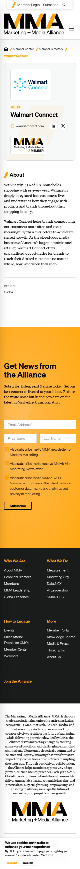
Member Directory (51, 49)
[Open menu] (71, 28)
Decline (28, 862)
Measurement (57, 570)
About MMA (13, 570)
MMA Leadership (17, 590)
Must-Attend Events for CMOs (16, 639)
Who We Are (14, 561)
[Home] (6, 49)
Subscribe (50, 5)
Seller (15, 108)
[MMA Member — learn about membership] (28, 145)
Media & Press (58, 643)
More (51, 621)
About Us (54, 657)
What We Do (57, 561)
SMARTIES (55, 597)
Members (11, 583)
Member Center (23, 49)
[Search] (65, 4)
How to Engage (17, 621)
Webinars (11, 656)
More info (47, 855)
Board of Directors (17, 577)
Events (9, 630)
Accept (12, 862)
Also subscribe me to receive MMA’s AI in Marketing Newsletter (40, 466)
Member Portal (58, 630)
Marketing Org (58, 577)
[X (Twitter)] (63, 126)
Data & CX (54, 583)
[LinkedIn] (53, 126)
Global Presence (16, 597)
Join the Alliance (18, 681)
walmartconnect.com (30, 126)
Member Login (28, 5)
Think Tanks (56, 650)
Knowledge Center (61, 637)
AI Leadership (57, 590)
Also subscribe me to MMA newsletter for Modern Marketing (41, 451)
